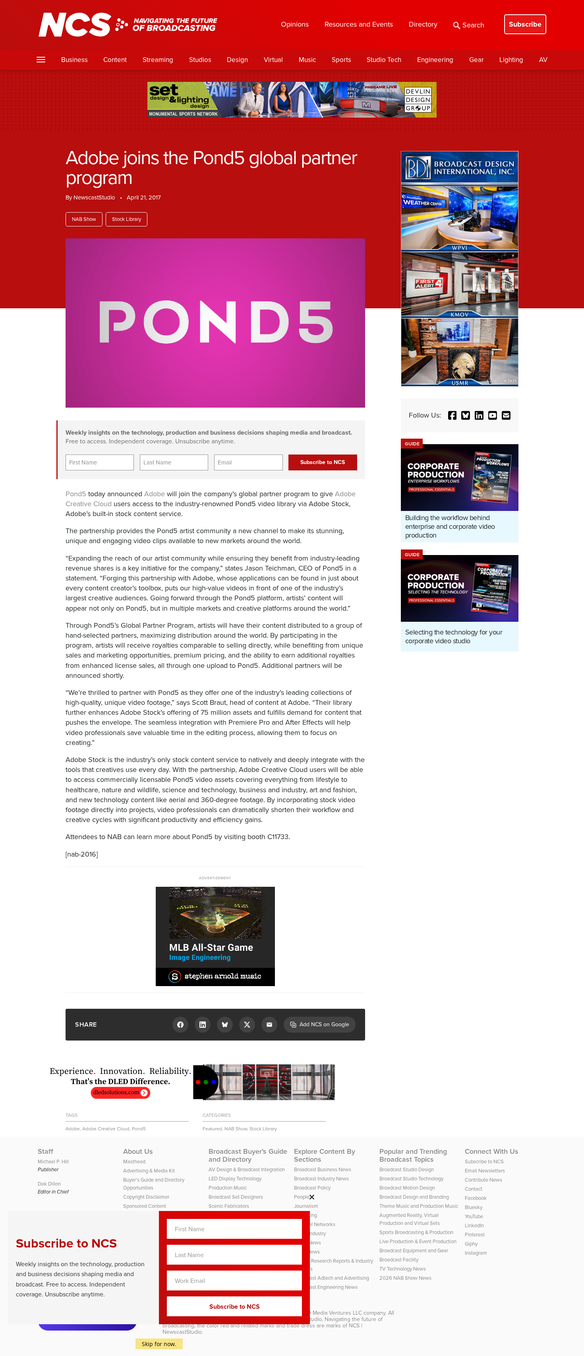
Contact (473, 1189)
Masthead (134, 1161)
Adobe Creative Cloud (106, 1128)
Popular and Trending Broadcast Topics (413, 1155)
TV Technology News (402, 1269)
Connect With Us (491, 1151)
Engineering (435, 60)
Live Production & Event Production (417, 1241)
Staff (45, 1151)
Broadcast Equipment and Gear (413, 1250)
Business (74, 60)
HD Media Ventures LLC (332, 1313)
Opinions (295, 24)
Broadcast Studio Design (406, 1169)
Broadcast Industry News (321, 1178)
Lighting (511, 60)
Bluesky (473, 1207)
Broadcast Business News (322, 1169)
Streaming (158, 60)
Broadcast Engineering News (326, 1287)
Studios (200, 60)
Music (307, 60)
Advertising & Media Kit (149, 1170)
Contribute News (483, 1180)
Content (115, 60)
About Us (138, 1151)
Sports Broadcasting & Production (416, 1232)
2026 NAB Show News (405, 1278)
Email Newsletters (485, 1170)
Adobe (154, 494)
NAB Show (84, 219)
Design (237, 60)
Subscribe (525, 24)
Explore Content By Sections (324, 1155)
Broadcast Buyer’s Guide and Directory (248, 1155)
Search (473, 25)
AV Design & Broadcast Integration (247, 1169)
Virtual (273, 60)
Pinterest (475, 1234)
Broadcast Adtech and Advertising (331, 1278)
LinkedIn (474, 1225)
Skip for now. (159, 1344)
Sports (341, 60)
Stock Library (126, 219)
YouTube (474, 1216)
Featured (212, 1128)
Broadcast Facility (398, 1259)
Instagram (476, 1253)
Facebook (476, 1198)
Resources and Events (359, 24)
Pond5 (76, 494)
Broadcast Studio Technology (411, 1178)
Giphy (471, 1244)
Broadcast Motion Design (407, 1188)
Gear (476, 60)
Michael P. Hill (53, 1161)
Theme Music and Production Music (418, 1206)
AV (543, 60)
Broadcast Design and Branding (414, 1197)
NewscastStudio (94, 197)
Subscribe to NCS (484, 1161)
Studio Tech (384, 60)
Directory (423, 24)
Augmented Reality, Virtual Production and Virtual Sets (409, 1219)
